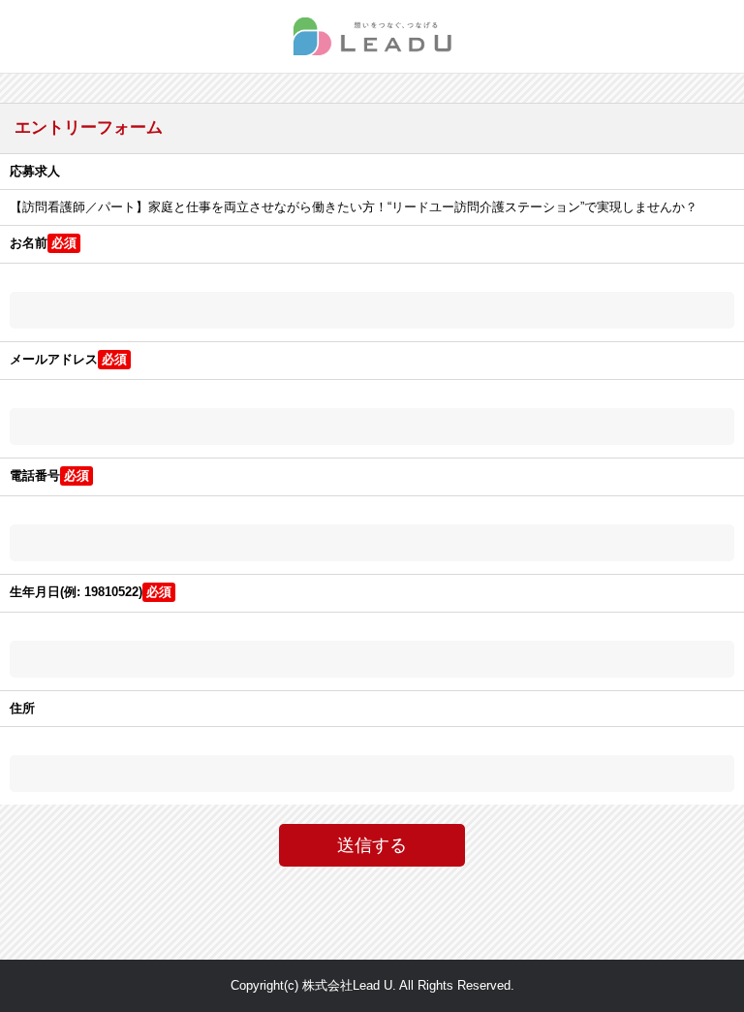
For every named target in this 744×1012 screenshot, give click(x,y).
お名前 (28, 243)
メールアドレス (54, 359)
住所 (22, 708)
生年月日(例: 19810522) (76, 592)
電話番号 (35, 475)
